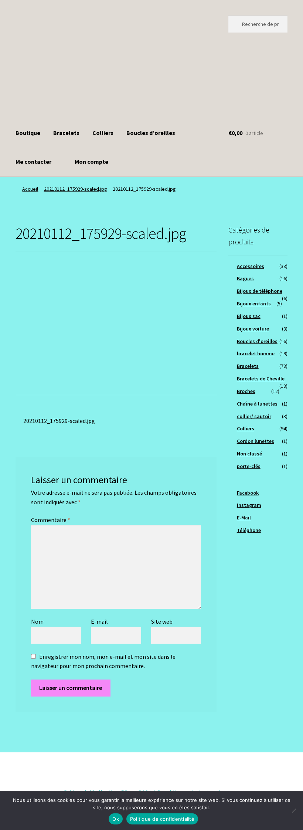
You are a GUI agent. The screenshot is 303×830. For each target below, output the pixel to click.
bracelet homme (256, 353)
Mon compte (91, 161)
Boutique (28, 132)
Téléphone (249, 530)
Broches (246, 391)
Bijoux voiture (253, 328)
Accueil (30, 189)
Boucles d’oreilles (150, 132)
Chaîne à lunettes (257, 403)
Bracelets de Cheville (261, 378)
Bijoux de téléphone (259, 291)
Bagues (245, 278)
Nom (37, 621)
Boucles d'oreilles (257, 341)
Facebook (248, 492)
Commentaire (50, 520)
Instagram (249, 505)
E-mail (99, 621)
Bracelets (66, 132)
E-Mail (244, 517)
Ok (115, 819)
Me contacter (33, 161)
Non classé (249, 453)
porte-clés (249, 466)
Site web (162, 621)
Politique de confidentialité (162, 819)
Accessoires (250, 266)
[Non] (293, 810)
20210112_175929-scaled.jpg (75, 189)
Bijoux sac (249, 316)
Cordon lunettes (255, 441)
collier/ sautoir (254, 416)
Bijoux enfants (254, 303)
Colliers (102, 132)
